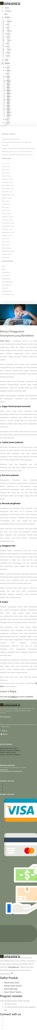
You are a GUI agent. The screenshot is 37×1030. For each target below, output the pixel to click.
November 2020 (8, 226)
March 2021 (6, 213)
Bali (3, 266)
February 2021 (7, 217)
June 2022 (6, 166)
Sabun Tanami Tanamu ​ (13, 992)
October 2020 (7, 229)
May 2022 (5, 170)
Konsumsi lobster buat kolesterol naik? (17, 155)
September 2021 (8, 195)
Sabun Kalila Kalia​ (10, 989)
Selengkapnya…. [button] (14, 967)
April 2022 (6, 173)
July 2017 (5, 257)
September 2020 (8, 232)
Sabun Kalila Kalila (8, 43)
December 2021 (8, 185)
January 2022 (7, 182)
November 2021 (8, 188)
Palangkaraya (7, 282)
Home (7, 8)
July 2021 (5, 201)
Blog (6, 60)
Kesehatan (6, 272)
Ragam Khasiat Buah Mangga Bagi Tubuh (18, 148)
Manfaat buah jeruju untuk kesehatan (17, 151)
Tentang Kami (7, 12)
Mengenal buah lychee (11, 139)
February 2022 (7, 179)
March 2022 (6, 176)
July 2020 (6, 238)
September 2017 (8, 251)
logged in (14, 697)
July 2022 (6, 163)
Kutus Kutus (5, 341)
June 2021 (6, 204)
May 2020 (6, 245)
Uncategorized (8, 294)
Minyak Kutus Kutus (8, 24)
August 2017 (7, 254)
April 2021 (6, 210)
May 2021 (5, 207)
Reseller (5, 288)
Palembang (6, 285)
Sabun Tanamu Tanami (8, 53)
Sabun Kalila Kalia (8, 752)
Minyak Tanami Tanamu (10, 750)
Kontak (7, 63)
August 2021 (7, 198)
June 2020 (6, 242)
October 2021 (7, 191)
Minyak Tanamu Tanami (8, 34)
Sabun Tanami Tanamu (10, 755)
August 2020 (7, 235)
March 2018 (6, 248)
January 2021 (7, 220)
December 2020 (8, 223)
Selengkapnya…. (6, 717)
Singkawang (7, 291)
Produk (7, 17)
